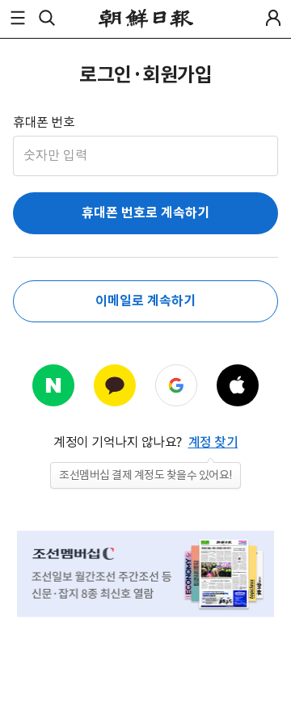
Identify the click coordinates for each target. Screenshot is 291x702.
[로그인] (273, 17)
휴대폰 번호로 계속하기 (145, 212)
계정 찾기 (213, 442)
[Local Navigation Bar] (17, 17)
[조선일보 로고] (146, 18)
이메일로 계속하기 (145, 300)
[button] (17, 17)
